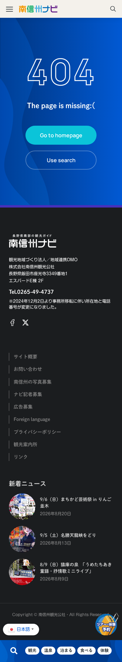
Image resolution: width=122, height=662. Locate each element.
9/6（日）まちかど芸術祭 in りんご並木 (75, 502)
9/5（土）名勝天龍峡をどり (68, 535)
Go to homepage (61, 135)
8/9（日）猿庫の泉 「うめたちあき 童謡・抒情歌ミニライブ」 (76, 568)
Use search (61, 160)
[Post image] (22, 506)
